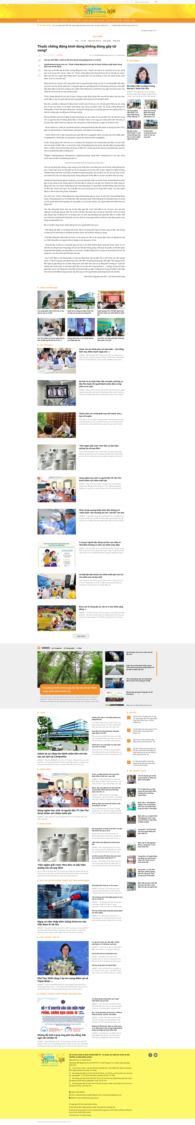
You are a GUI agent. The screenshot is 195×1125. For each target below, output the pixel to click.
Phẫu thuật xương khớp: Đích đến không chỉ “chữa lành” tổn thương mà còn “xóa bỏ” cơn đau (101, 511)
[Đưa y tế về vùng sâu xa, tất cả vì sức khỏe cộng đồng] (56, 618)
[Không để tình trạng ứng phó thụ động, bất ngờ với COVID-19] (63, 1015)
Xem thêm (81, 636)
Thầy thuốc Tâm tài (94, 41)
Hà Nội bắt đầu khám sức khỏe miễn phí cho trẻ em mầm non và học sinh (101, 575)
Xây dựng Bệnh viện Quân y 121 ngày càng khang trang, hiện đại (133, 114)
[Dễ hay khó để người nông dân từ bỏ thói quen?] (114, 696)
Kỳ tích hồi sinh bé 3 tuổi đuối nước (104, 953)
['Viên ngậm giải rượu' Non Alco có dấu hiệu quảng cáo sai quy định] (63, 845)
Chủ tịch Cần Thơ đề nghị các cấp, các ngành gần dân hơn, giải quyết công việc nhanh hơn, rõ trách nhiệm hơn (145, 719)
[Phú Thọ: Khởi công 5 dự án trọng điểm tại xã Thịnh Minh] (63, 958)
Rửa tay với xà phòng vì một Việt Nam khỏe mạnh (64, 880)
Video (80, 648)
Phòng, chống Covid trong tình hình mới (60, 994)
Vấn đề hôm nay (45, 20)
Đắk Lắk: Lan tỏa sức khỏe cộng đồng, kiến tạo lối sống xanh (143, 741)
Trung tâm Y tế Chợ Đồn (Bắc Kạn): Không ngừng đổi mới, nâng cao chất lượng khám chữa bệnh (146, 873)
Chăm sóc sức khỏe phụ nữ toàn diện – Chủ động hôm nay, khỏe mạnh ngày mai (101, 350)
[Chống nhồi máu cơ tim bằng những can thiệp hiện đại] (81, 327)
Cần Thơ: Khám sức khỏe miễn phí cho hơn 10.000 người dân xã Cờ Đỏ (51, 339)
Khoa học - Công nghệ (96, 20)
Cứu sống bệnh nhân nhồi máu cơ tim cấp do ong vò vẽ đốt (50, 312)
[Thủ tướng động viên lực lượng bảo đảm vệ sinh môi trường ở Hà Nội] (114, 683)
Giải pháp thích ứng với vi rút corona (105, 885)
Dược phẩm (107, 41)
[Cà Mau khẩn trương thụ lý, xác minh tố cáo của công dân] (151, 124)
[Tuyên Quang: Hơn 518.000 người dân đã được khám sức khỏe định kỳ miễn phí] (111, 300)
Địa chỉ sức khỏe (137, 771)
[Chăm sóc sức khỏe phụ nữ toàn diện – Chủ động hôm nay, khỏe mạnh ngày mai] (56, 361)
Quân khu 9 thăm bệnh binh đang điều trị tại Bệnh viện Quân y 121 (150, 114)
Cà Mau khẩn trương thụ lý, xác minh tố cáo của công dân (150, 134)
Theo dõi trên (102, 55)
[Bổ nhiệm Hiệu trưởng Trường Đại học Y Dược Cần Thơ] (142, 74)
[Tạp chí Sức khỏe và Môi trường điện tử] (97, 11)
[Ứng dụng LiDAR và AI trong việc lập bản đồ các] (69, 669)
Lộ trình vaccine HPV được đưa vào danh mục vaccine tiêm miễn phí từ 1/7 (106, 857)
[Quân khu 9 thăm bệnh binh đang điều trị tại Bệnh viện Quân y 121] (151, 104)
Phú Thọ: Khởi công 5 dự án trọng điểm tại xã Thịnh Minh (62, 980)
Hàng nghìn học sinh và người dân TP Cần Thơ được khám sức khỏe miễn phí (100, 479)
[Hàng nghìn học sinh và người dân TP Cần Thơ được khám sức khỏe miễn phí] (56, 489)
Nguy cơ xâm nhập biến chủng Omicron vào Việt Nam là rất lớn (61, 923)
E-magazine (58, 648)
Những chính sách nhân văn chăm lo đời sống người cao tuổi (106, 804)
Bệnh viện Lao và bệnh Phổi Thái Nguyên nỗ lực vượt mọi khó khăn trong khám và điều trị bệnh (147, 819)
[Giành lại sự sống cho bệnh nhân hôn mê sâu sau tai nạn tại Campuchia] (81, 300)
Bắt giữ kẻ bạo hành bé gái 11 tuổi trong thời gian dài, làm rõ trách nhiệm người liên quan (134, 135)
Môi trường (64, 20)
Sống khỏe (116, 41)
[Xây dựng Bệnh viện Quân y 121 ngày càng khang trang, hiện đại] (134, 104)
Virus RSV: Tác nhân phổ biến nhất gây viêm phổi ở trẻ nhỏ (110, 339)
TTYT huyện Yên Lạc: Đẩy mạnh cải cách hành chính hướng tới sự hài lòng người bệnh (147, 792)
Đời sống (78, 20)
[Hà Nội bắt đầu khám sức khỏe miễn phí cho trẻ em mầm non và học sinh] (56, 586)
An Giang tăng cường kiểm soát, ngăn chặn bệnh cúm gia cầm (105, 1000)
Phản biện (126, 20)
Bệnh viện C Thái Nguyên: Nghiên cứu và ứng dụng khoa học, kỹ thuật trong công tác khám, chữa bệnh (147, 805)
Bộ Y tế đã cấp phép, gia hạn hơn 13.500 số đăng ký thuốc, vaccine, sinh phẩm (107, 1013)
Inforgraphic (70, 648)
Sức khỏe (55, 20)
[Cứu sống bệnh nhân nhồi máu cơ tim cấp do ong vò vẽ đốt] (51, 300)
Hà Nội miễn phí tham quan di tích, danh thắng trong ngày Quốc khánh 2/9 (103, 25)
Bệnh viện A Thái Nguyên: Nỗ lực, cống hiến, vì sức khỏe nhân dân (147, 845)
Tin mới (83, 41)
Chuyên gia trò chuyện (114, 20)
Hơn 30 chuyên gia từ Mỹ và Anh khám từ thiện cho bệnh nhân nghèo (147, 778)
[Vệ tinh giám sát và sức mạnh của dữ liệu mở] (114, 656)
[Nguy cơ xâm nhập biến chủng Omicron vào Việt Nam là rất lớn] (63, 901)
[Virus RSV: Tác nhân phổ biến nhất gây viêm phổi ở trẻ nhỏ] (111, 327)
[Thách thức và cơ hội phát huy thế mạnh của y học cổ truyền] (56, 425)
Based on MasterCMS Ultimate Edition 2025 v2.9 (53, 1122)
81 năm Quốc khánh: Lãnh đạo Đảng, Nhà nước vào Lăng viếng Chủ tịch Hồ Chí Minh (144, 763)
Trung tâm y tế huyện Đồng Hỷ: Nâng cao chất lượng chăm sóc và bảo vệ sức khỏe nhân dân (147, 859)
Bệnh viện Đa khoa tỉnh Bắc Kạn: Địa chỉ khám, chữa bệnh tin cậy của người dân (147, 885)
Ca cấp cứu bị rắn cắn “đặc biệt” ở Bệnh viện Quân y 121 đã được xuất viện (105, 943)
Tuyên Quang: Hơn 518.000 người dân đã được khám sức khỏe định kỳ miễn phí (110, 313)
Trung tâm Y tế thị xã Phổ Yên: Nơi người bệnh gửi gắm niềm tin (147, 831)
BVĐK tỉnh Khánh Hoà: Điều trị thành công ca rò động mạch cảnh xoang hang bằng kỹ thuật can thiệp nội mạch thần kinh (107, 1028)
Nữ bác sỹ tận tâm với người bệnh (104, 965)
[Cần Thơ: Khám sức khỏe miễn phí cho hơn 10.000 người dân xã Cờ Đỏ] (51, 327)
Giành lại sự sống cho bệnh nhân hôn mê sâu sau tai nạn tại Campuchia (80, 312)
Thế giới (85, 20)
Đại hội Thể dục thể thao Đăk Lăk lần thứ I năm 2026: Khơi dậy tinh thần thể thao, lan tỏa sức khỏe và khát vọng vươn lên (144, 751)
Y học (71, 20)
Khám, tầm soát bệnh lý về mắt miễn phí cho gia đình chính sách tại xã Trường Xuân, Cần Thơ (106, 790)
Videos (133, 20)
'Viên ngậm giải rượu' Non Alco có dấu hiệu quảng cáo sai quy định (99, 446)
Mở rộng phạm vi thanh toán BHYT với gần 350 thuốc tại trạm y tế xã (107, 830)
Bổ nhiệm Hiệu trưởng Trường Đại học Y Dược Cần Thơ (141, 87)
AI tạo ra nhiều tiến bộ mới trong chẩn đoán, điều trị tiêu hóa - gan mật (105, 775)
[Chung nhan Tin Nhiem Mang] (80, 1115)
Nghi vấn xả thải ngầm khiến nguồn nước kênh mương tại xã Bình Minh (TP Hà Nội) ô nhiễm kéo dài (140, 667)
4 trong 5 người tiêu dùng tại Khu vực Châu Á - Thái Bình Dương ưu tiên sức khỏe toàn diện (100, 543)
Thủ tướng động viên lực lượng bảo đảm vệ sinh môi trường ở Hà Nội (139, 680)
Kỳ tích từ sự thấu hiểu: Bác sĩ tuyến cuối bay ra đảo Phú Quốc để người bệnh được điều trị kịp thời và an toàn (101, 384)
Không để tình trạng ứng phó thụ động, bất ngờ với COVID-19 (61, 1036)
